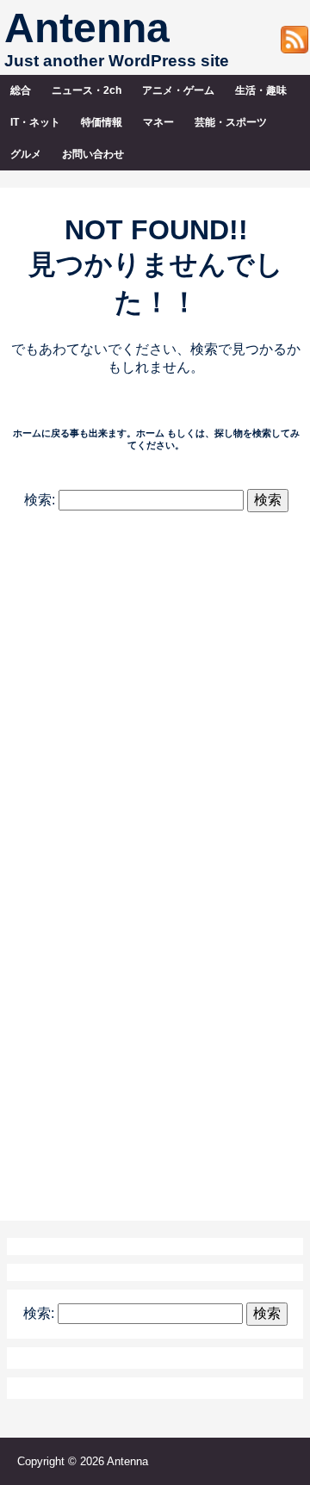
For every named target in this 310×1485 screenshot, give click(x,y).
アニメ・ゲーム (178, 90)
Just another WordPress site (116, 61)
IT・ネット (35, 122)
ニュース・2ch (86, 90)
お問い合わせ (93, 154)
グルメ (26, 154)
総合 (20, 90)
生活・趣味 (261, 90)
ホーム (150, 433)
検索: (39, 499)
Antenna (87, 28)
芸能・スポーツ (230, 122)
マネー (158, 122)
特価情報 (102, 122)
